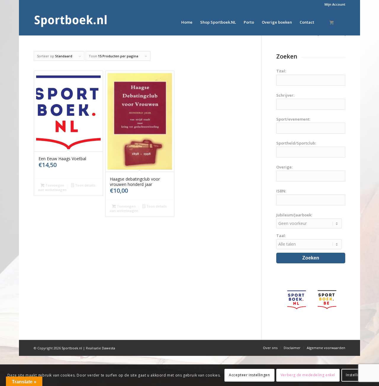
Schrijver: (285, 95)
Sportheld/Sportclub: (296, 143)
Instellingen (356, 374)
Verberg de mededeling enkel (308, 374)
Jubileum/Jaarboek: (294, 215)
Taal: (281, 235)
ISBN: (281, 191)
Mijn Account (335, 4)
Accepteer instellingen (249, 374)
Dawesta (108, 348)
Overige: (284, 167)
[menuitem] (333, 4)
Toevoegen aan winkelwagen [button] (52, 187)
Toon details (84, 185)
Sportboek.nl (72, 348)
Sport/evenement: (293, 119)
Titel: (281, 71)
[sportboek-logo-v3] (71, 22)
